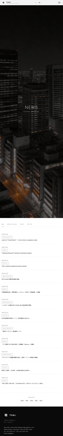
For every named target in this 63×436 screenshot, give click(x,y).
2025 (27, 400)
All (3, 224)
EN (39, 2)
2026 (22, 400)
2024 (31, 400)
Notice (29, 224)
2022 (41, 400)
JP (36, 2)
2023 (36, 400)
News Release (12, 224)
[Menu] (59, 2)
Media (22, 224)
